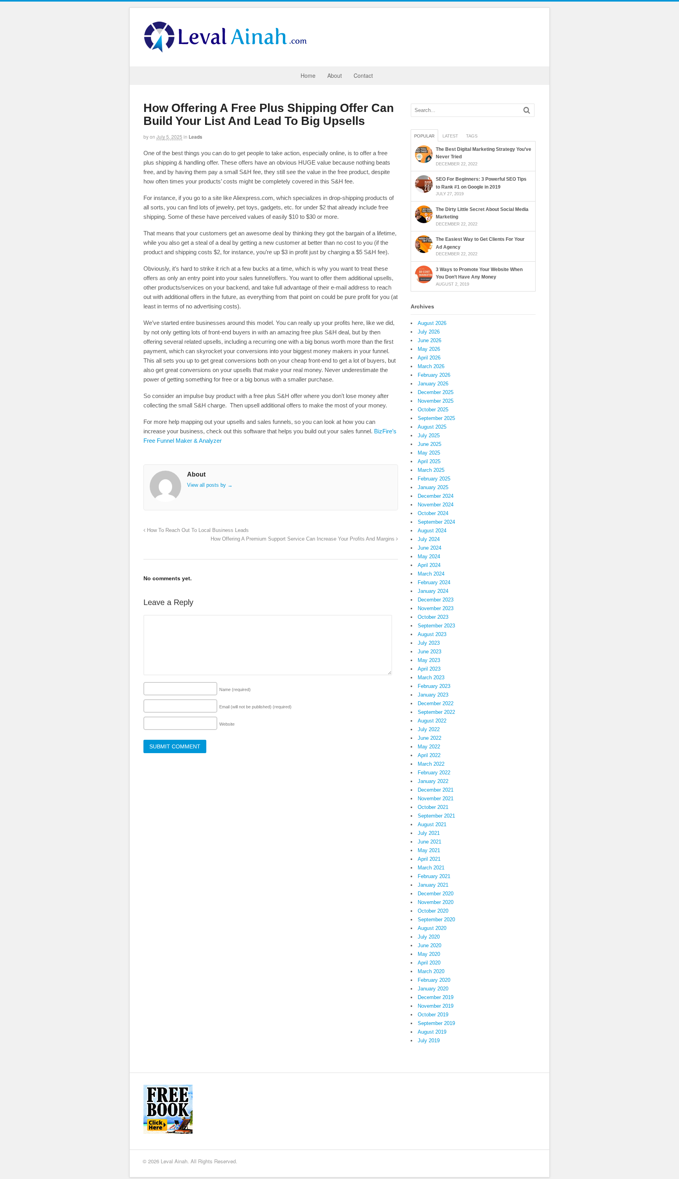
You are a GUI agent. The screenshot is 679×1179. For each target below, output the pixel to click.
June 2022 (429, 738)
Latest (450, 136)
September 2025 (436, 418)
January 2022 (433, 781)
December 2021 (435, 790)
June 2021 (429, 842)
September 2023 (436, 626)
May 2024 (429, 556)
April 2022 (429, 755)
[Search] (526, 110)
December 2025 (435, 392)
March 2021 (431, 868)
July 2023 (429, 643)
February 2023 (434, 686)
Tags (471, 136)
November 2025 (435, 401)
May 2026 (429, 349)
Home (308, 75)
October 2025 (433, 410)
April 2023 (429, 669)
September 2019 (436, 1023)
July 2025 (429, 435)
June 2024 (429, 548)
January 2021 (433, 885)
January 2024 (433, 591)
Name (235, 689)
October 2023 (433, 617)
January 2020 (433, 989)
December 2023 (435, 600)
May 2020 (429, 954)
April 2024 (429, 565)
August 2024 (432, 531)
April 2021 (429, 859)
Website (227, 724)
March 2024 (431, 574)
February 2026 (434, 375)
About (334, 75)
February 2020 (434, 980)
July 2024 (429, 539)
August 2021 (432, 824)
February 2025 (434, 479)
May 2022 (429, 747)
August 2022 (432, 721)
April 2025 (429, 461)
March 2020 (431, 971)
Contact (363, 75)
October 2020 (433, 911)
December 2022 (435, 703)
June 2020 (429, 945)
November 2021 (435, 798)
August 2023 (432, 634)
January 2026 (433, 384)
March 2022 (431, 764)
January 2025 (433, 487)
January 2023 (433, 695)
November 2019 (435, 1006)
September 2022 (436, 712)
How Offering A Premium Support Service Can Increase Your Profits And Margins (303, 539)
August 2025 (432, 427)
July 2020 (429, 937)
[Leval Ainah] (227, 50)
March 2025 (431, 470)
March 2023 (431, 677)
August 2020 (432, 928)
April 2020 (429, 963)
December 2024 (435, 496)
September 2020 (436, 919)
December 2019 (435, 997)
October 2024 (433, 513)
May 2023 (429, 660)
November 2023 (435, 608)
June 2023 (429, 652)
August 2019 (432, 1032)
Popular (424, 136)
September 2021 (436, 816)
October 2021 (433, 807)
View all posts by (210, 485)
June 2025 (429, 444)
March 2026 (431, 366)
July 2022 (429, 729)
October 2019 (433, 1015)
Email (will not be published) (255, 706)
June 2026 (429, 340)
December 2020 (435, 894)
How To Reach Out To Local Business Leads (197, 530)
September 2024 (436, 522)
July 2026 (429, 332)
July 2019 (429, 1040)
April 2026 (429, 358)
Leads (195, 136)
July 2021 (429, 833)
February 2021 (434, 876)
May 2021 (429, 850)
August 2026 (432, 323)
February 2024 (434, 582)
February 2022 (434, 773)
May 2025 (429, 453)
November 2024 (435, 505)
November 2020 (435, 902)
